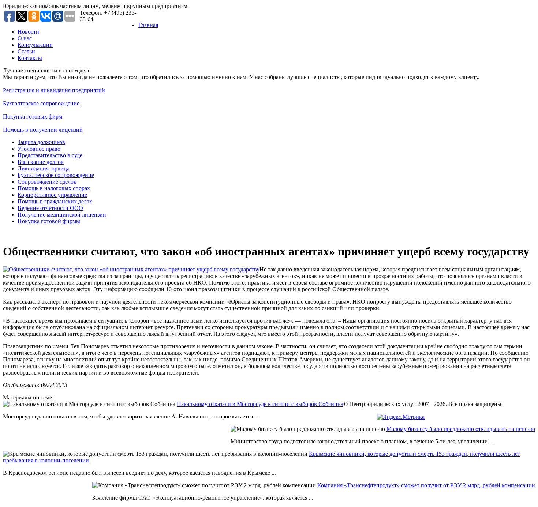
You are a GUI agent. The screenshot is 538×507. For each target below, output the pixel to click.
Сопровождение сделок (47, 182)
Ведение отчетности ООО (50, 208)
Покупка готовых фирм (32, 116)
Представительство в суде (50, 155)
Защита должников (41, 142)
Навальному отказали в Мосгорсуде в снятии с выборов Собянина (260, 404)
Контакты (30, 58)
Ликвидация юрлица (44, 168)
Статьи (26, 51)
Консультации (35, 45)
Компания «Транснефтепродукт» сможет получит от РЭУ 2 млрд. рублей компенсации (426, 485)
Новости (28, 32)
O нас (25, 38)
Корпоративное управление (52, 195)
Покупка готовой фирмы (49, 221)
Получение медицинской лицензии (62, 214)
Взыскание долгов (41, 162)
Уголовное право (39, 149)
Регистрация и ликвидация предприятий (54, 90)
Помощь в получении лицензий (43, 130)
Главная (148, 25)
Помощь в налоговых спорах (54, 188)
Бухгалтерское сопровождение (41, 103)
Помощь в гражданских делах (55, 201)
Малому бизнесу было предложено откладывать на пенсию (460, 429)
